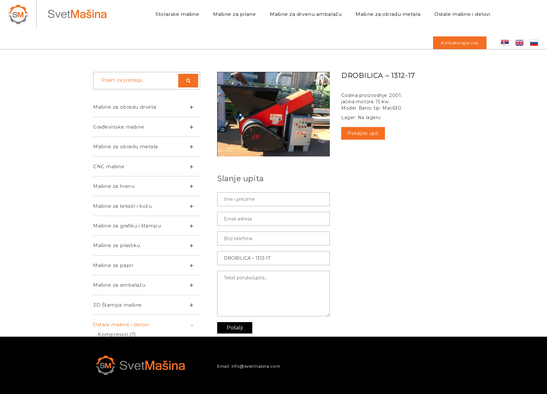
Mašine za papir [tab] (113, 265)
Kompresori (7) (117, 334)
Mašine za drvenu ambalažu (306, 14)
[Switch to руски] (534, 43)
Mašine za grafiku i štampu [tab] (127, 226)
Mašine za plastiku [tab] (116, 245)
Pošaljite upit (363, 133)
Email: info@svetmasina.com (248, 366)
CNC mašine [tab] (109, 166)
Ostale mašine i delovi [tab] (121, 324)
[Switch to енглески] (519, 43)
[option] (273, 114)
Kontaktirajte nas (460, 42)
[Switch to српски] (505, 43)
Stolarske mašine (177, 14)
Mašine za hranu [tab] (114, 186)
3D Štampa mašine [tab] (117, 305)
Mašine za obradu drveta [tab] (124, 107)
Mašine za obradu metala (387, 14)
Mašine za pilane (234, 14)
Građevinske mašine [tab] (118, 127)
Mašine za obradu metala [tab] (125, 146)
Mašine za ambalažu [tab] (119, 285)
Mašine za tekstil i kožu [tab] (122, 206)
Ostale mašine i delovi (462, 14)
